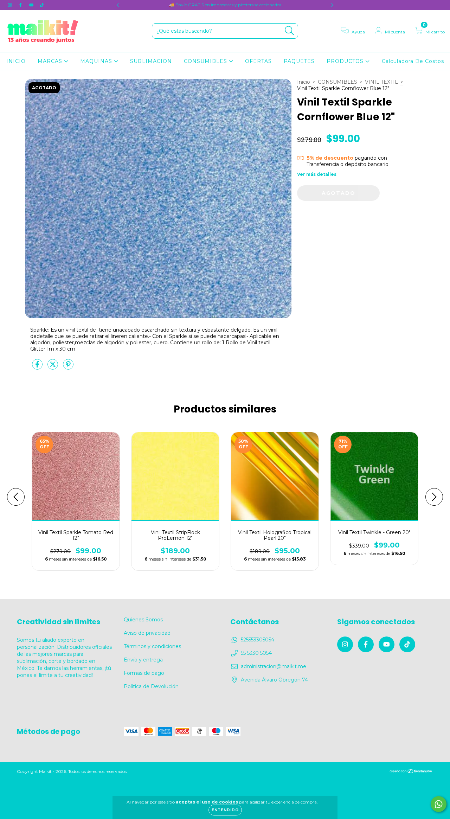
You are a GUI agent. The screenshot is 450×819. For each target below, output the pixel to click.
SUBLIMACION (151, 61)
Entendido (225, 810)
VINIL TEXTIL (381, 82)
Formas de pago (144, 673)
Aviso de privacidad (147, 633)
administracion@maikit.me (273, 666)
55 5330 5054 (256, 653)
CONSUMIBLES (206, 61)
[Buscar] (289, 31)
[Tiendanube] (411, 772)
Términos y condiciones (152, 646)
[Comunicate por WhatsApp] (438, 804)
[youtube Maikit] (32, 5)
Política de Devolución (151, 686)
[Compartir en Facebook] (38, 367)
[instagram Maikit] (10, 5)
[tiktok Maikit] (41, 5)
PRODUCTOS (346, 61)
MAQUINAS (97, 61)
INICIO (16, 61)
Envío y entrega (143, 660)
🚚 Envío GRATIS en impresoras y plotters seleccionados (225, 4)
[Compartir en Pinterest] (68, 367)
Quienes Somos (143, 619)
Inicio (303, 82)
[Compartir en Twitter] (53, 367)
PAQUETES (299, 61)
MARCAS (51, 61)
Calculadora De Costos (413, 61)
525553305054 (257, 639)
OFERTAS (258, 61)
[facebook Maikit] (21, 5)
